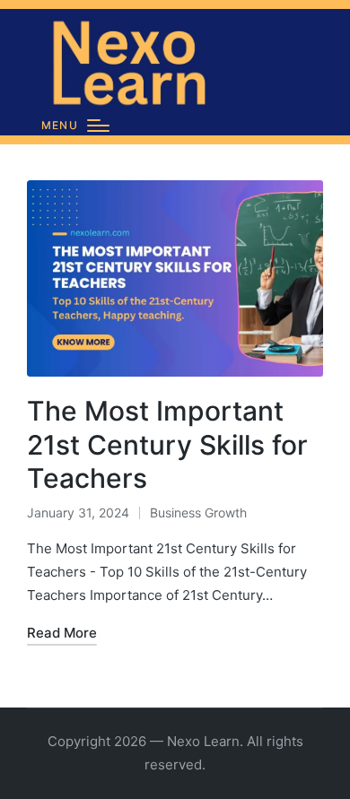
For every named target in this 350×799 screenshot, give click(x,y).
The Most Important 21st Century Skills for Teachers (167, 444)
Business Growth (198, 512)
